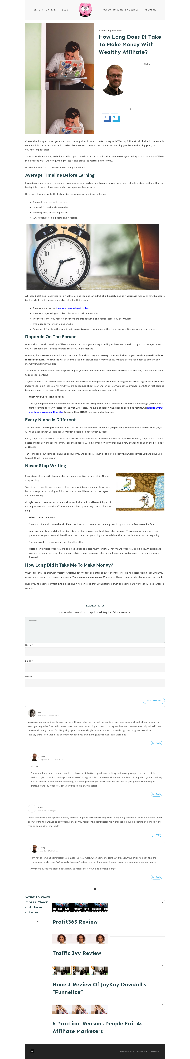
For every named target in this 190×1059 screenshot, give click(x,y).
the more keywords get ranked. (73, 308)
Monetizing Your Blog (110, 30)
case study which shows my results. (144, 577)
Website (29, 676)
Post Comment (154, 701)
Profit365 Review (75, 921)
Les (39, 712)
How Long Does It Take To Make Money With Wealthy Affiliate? (130, 44)
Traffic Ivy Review (76, 953)
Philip (42, 756)
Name (29, 645)
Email (29, 660)
